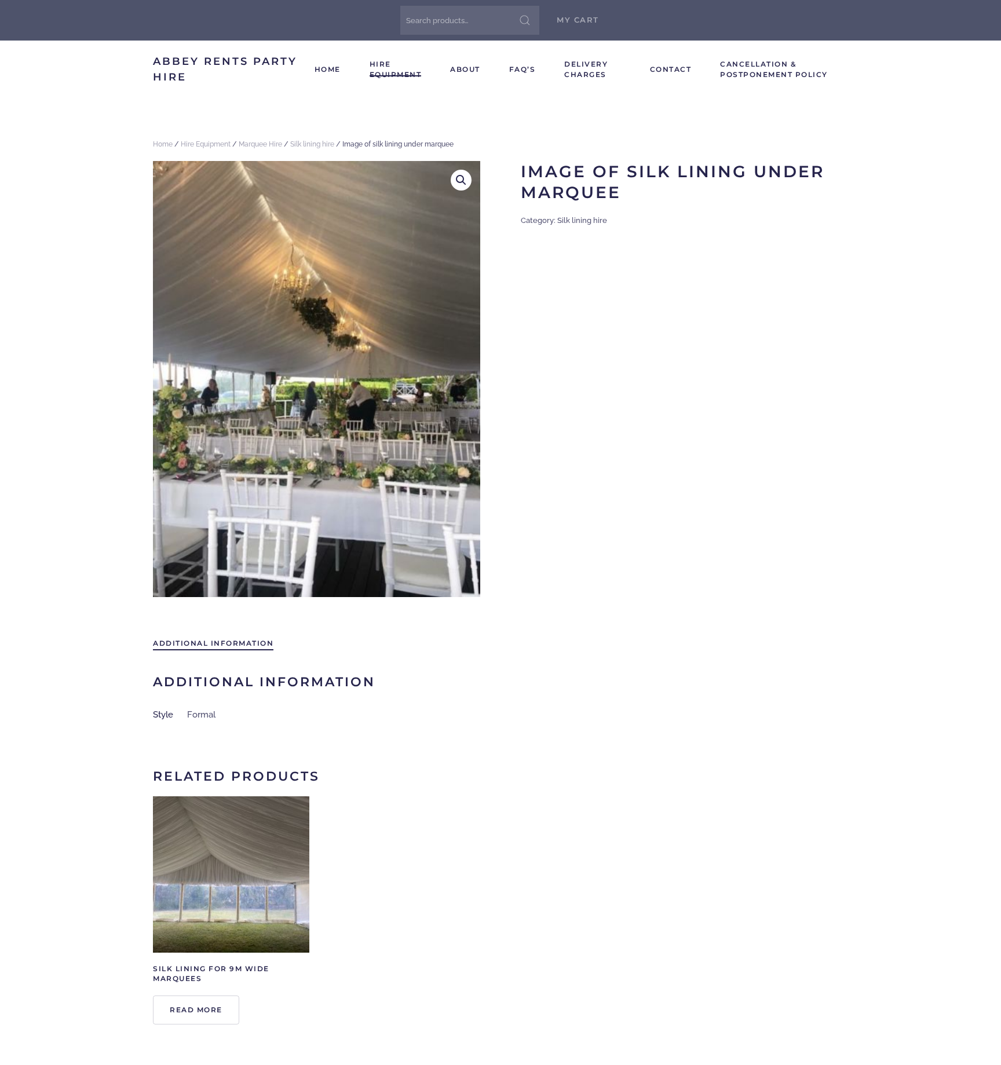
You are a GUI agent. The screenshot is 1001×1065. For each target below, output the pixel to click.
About (465, 69)
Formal (201, 714)
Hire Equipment (396, 69)
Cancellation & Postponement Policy (774, 69)
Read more (196, 1009)
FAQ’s (522, 69)
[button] (461, 180)
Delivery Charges (586, 69)
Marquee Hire (260, 144)
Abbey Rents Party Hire (225, 69)
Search (524, 20)
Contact (671, 69)
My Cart (578, 19)
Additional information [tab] (213, 643)
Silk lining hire (312, 144)
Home (328, 69)
